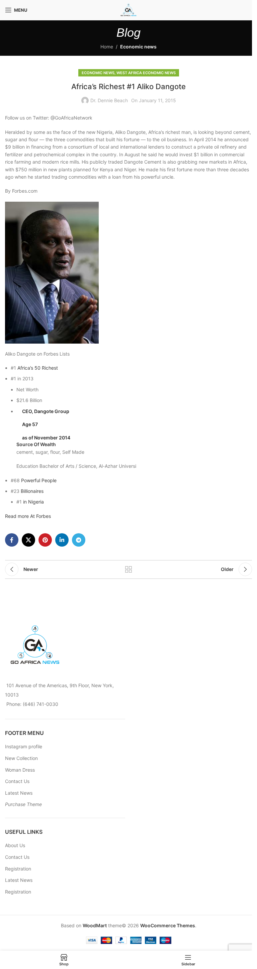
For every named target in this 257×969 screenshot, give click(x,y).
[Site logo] (128, 9)
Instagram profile (23, 746)
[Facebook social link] (11, 540)
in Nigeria (33, 502)
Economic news (138, 46)
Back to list (128, 569)
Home (106, 46)
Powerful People (39, 480)
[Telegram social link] (78, 540)
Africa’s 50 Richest (37, 368)
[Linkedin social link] (62, 540)
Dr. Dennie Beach (109, 100)
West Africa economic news (146, 72)
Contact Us (17, 781)
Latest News (18, 793)
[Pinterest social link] (45, 540)
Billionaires (32, 491)
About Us (15, 845)
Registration (18, 868)
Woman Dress (20, 770)
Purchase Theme (23, 804)
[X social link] (28, 540)
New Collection (21, 758)
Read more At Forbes (28, 516)
